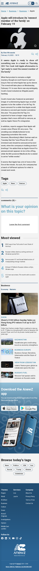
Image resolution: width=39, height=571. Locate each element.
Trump (18, 469)
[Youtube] (13, 538)
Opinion (3, 523)
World (3, 496)
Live (14, 493)
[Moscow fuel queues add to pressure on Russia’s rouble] (7, 375)
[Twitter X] (9, 538)
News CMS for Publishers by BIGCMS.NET (19, 567)
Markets (13, 289)
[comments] (32, 54)
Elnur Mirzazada (9, 53)
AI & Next (4, 500)
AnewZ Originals (4, 515)
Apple (5, 183)
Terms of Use (30, 500)
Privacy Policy (30, 496)
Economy (4, 289)
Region (3, 493)
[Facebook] (2, 538)
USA (24, 465)
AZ (29, 3)
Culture (3, 507)
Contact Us (29, 503)
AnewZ (19, 564)
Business (12, 11)
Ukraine (28, 469)
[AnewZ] (19, 550)
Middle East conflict (5, 528)
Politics (16, 465)
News (13, 183)
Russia (9, 469)
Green (3, 510)
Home (3, 11)
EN (32, 3)
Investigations (5, 519)
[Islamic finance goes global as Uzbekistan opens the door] (7, 364)
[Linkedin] (6, 538)
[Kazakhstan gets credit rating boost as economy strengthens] (7, 342)
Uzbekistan (19, 473)
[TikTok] (21, 538)
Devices (22, 183)
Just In (15, 496)
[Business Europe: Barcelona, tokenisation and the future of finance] (7, 352)
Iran (31, 465)
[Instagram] (17, 538)
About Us (29, 493)
